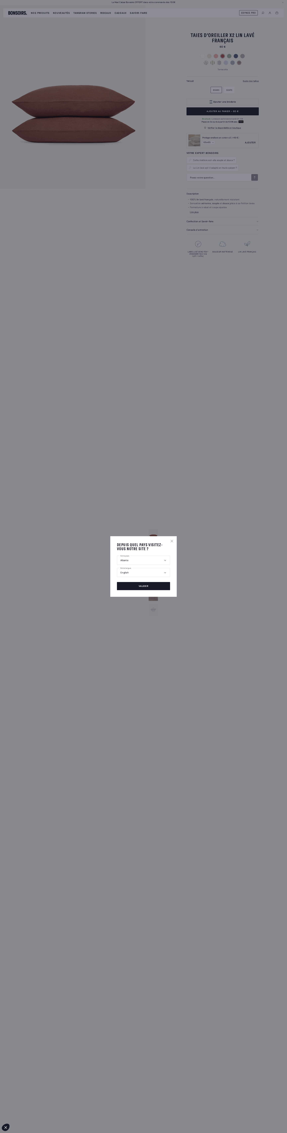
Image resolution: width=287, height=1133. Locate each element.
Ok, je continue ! (22, 1116)
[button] (6, 1127)
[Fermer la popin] (172, 541)
